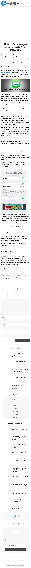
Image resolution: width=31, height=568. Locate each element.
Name (3, 317)
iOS (15, 402)
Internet (15, 414)
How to (9, 275)
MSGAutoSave (12, 149)
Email (3, 325)
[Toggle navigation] (28, 3)
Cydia (3, 275)
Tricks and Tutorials (20, 275)
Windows (15, 405)
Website (3, 332)
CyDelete (8, 72)
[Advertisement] (15, 22)
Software (15, 411)
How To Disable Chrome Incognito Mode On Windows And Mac (20, 355)
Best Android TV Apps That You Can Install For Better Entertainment (19, 387)
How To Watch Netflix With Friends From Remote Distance (19, 363)
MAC (15, 408)
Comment (4, 298)
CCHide (3, 72)
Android (15, 399)
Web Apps (15, 417)
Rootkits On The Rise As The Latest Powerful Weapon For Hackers (19, 429)
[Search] (25, 2)
